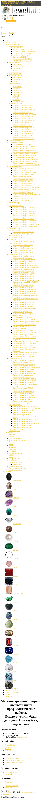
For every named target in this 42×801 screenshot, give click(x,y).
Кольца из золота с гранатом (23, 116)
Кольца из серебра (16, 254)
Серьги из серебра (16, 358)
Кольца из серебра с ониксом (23, 286)
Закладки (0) (31, 2)
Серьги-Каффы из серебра (22, 403)
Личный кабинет (7, 3)
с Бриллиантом (18, 68)
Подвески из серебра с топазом (24, 347)
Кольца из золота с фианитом (23, 137)
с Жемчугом (17, 90)
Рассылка (8, 751)
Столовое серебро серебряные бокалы (26, 423)
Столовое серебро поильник (23, 421)
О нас (7, 40)
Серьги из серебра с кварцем (23, 375)
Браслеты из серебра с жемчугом (24, 211)
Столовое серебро (15, 405)
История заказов (10, 747)
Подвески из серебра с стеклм (23, 345)
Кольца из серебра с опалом (22, 287)
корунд (15, 584)
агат (14, 489)
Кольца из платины (15, 466)
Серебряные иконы (15, 470)
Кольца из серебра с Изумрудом (24, 273)
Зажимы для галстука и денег (19, 440)
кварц (15, 567)
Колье (11, 444)
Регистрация (8, 5)
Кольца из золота (15, 103)
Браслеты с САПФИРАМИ (22, 59)
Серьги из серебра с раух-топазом (24, 380)
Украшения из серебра (12, 204)
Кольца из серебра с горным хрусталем (26, 267)
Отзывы (7, 690)
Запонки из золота (16, 75)
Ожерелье (12, 449)
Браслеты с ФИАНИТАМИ (22, 61)
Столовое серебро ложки (21, 414)
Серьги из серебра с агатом (22, 362)
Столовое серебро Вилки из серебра (25, 406)
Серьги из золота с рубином (23, 191)
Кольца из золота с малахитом (23, 124)
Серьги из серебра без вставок (23, 360)
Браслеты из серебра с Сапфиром (24, 217)
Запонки (12, 442)
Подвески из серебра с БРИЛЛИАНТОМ (21, 327)
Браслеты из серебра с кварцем (24, 215)
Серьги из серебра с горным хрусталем (26, 367)
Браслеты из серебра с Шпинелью (25, 226)
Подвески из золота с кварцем (23, 157)
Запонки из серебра (16, 239)
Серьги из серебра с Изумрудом (24, 373)
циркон (16, 680)
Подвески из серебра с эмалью (23, 356)
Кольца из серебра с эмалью (22, 312)
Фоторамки (17, 464)
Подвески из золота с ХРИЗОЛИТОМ (26, 165)
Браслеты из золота (16, 46)
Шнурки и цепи (14, 459)
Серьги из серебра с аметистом (24, 366)
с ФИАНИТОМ (18, 101)
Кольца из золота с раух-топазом (24, 129)
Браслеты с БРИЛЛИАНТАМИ (24, 51)
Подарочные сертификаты (14, 760)
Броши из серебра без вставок (23, 232)
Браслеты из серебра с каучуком (24, 213)
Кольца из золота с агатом (22, 107)
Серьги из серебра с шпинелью (24, 397)
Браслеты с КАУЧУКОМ (21, 55)
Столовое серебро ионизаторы (23, 410)
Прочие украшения (11, 460)
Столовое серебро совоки (22, 425)
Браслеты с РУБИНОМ (21, 57)
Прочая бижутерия (15, 453)
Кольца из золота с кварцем (22, 122)
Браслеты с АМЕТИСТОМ (22, 49)
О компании (9, 782)
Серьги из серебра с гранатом (23, 369)
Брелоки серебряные (16, 228)
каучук (15, 558)
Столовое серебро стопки (22, 427)
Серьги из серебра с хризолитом (24, 393)
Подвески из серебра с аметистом (24, 325)
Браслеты (12, 434)
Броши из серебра (15, 230)
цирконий (16, 689)
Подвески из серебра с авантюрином (26, 321)
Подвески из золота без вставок (24, 146)
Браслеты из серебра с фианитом (24, 221)
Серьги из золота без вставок (23, 168)
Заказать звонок (11, 21)
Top (2, 799)
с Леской (16, 96)
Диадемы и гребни (15, 438)
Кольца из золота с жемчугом (23, 118)
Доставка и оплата (7, 2)
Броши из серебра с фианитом (23, 234)
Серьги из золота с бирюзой (23, 176)
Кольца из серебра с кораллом (23, 276)
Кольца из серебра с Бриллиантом (25, 265)
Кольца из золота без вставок (23, 105)
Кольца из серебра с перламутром (24, 289)
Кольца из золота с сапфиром (23, 133)
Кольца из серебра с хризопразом (24, 308)
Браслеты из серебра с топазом (23, 219)
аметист (16, 506)
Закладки (8, 749)
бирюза (16, 515)
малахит (16, 602)
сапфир (16, 654)
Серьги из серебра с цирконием (24, 395)
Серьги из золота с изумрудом (23, 183)
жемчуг (16, 541)
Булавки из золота (15, 72)
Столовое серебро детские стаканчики (26, 408)
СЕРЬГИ (12, 455)
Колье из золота (15, 83)
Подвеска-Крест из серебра (22, 317)
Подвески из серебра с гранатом (24, 330)
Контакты (8, 696)
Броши (11, 436)
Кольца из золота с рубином (23, 131)
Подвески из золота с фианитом (24, 163)
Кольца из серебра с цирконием (24, 310)
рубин (15, 645)
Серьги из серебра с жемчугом (23, 371)
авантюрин (17, 480)
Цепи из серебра (14, 431)
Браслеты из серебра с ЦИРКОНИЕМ (26, 224)
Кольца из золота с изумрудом (23, 120)
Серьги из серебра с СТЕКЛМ (23, 388)
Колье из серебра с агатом (22, 247)
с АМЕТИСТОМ (19, 66)
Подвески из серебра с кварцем (24, 334)
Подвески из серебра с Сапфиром (24, 343)
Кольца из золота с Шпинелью (23, 139)
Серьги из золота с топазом (22, 198)
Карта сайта (9, 774)
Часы (11, 457)
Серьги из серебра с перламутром (24, 379)
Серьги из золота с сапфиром (23, 193)
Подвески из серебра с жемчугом (24, 332)
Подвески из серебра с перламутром (25, 341)
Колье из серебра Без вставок (23, 245)
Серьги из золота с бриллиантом (24, 178)
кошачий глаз (18, 593)
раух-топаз (17, 636)
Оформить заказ (18, 3)
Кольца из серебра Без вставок (23, 256)
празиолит (17, 628)
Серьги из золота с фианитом (23, 200)
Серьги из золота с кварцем (22, 185)
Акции (7, 694)
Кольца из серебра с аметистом (24, 261)
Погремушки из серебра (17, 468)
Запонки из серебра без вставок (24, 241)
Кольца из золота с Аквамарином (24, 109)
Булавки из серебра (15, 235)
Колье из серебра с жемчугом (23, 248)
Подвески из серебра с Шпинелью (25, 354)
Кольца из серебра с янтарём (23, 313)
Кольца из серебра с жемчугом (23, 271)
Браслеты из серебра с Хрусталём (24, 222)
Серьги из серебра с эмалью (22, 399)
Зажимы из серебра (15, 237)
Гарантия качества (11, 692)
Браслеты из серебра (16, 206)
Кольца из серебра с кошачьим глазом (26, 280)
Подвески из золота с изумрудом (24, 155)
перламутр (17, 619)
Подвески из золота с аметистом (24, 150)
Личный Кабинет (11, 745)
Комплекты (13, 447)
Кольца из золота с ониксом (22, 126)
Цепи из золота (14, 202)
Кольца (11, 446)
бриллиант (17, 524)
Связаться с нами (22, 737)
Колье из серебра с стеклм (22, 250)
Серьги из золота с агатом (22, 170)
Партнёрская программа (13, 762)
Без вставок (17, 48)
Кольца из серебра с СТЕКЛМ (23, 302)
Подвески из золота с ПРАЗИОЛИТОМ (27, 159)
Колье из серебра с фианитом (23, 252)
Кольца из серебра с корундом (23, 278)
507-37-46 (7, 17)
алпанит (16, 498)
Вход (2, 5)
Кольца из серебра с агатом (22, 258)
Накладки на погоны (16, 141)
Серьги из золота (15, 167)
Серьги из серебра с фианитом (23, 392)
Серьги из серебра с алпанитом (24, 364)
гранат (15, 532)
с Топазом (16, 100)
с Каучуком (17, 94)
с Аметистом (17, 87)
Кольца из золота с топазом (22, 135)
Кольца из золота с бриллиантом (24, 115)
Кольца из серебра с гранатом (23, 269)
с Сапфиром (17, 98)
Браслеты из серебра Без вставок (24, 207)
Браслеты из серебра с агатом (23, 209)
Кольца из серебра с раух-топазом (24, 291)
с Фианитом (17, 70)
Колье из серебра (15, 243)
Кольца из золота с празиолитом (24, 128)
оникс (15, 610)
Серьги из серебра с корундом (23, 377)
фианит (16, 671)
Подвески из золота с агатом (23, 148)
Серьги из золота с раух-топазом (24, 189)
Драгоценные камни (12, 758)
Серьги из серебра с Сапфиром (24, 382)
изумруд (16, 550)
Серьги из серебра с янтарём (23, 401)
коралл (15, 576)
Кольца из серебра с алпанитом (24, 260)
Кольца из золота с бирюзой (23, 113)
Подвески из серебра (16, 315)
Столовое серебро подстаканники (25, 419)
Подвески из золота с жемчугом (24, 154)
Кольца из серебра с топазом (23, 304)
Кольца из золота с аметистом (23, 111)
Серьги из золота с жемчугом (23, 181)
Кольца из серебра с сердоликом (24, 293)
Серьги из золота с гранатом (23, 180)
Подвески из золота (16, 142)
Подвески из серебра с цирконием (25, 353)
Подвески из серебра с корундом (24, 336)
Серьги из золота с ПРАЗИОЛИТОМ (26, 187)
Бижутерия (9, 433)
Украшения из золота (12, 44)
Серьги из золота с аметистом (23, 174)
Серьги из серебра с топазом (23, 390)
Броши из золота (15, 62)
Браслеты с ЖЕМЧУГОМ (22, 53)
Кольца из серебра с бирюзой (23, 263)
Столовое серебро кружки (22, 412)
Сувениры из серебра (16, 429)
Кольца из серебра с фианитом (23, 306)
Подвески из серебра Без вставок (24, 319)
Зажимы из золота (15, 74)
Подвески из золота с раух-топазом (25, 161)
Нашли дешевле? (20, 2)
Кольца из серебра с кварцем (23, 274)
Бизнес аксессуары (16, 462)
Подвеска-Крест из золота (22, 144)
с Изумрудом (17, 92)
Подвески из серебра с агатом (23, 323)
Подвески (12, 451)
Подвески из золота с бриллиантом (25, 152)
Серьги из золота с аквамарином (24, 172)
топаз (15, 662)
